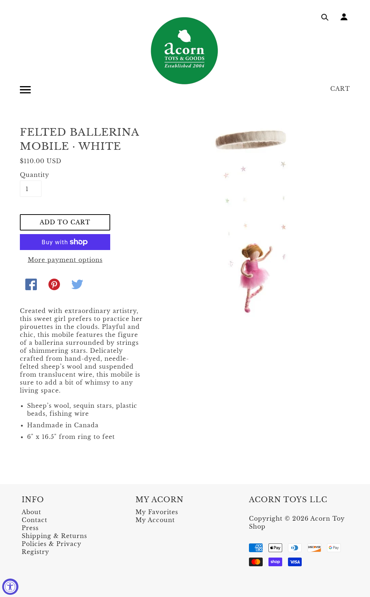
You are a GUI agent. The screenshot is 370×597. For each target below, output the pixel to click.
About (31, 512)
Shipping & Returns (54, 535)
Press (30, 528)
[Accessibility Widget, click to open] (10, 587)
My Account (155, 520)
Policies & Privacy (51, 543)
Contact (34, 520)
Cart (340, 88)
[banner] (185, 50)
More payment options (65, 259)
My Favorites (156, 512)
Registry (35, 551)
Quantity (31, 174)
